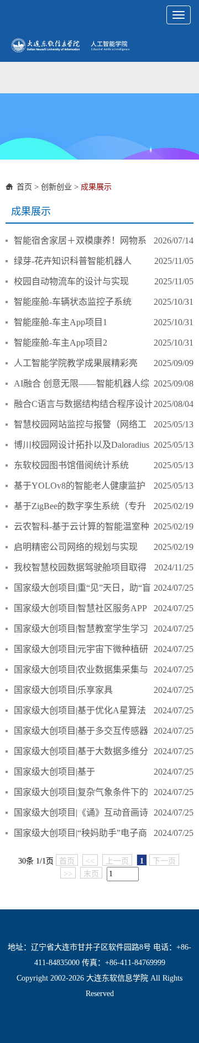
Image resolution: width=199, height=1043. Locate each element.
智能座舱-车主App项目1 (60, 322)
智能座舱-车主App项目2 (60, 342)
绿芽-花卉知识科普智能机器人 (73, 261)
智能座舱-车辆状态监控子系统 (73, 301)
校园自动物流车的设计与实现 (71, 281)
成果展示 (96, 187)
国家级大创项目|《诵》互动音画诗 (81, 812)
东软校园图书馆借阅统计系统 (71, 465)
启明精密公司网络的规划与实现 (76, 547)
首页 (24, 187)
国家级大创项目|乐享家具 (63, 690)
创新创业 (56, 187)
